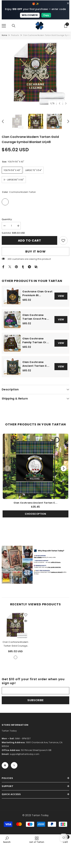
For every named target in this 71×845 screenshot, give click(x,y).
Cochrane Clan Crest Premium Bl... (37, 293)
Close (68, 3)
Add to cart (29, 240)
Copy (46, 15)
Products (15, 35)
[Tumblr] (22, 266)
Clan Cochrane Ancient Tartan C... (35, 364)
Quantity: (7, 219)
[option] (35, 73)
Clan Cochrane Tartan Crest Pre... (35, 317)
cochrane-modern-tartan (15, 657)
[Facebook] (3, 266)
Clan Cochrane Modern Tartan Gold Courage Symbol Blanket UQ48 (15, 644)
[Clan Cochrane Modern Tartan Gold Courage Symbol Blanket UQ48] (15, 625)
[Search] (14, 26)
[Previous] (7, 468)
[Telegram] (29, 266)
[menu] (4, 26)
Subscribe (35, 700)
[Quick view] (25, 621)
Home (4, 35)
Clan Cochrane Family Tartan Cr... (35, 340)
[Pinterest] (16, 266)
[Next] (64, 468)
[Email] (36, 266)
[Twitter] (9, 266)
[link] (63, 240)
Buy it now (35, 251)
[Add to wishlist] (25, 615)
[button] (60, 103)
